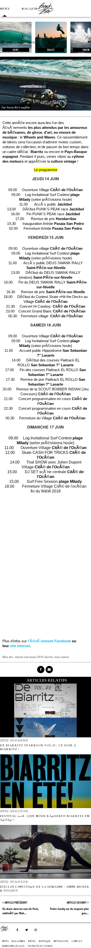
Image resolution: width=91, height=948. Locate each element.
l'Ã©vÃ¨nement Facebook (49, 641)
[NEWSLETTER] (60, 42)
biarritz (48, 657)
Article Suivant (76, 902)
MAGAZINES (31, 9)
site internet (20, 646)
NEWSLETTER (61, 941)
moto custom (61, 657)
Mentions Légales (13, 946)
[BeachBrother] (45, 15)
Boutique (26, 42)
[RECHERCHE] (50, 42)
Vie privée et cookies (39, 946)
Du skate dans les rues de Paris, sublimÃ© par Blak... (20, 911)
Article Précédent (16, 902)
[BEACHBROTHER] (7, 928)
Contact (77, 941)
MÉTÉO (6, 42)
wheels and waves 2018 (29, 657)
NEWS (4, 9)
